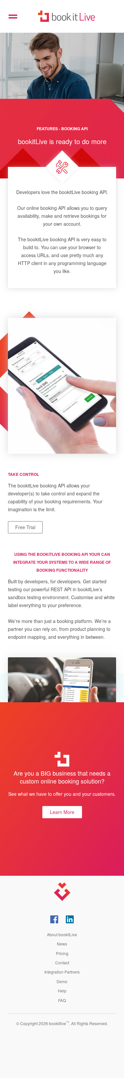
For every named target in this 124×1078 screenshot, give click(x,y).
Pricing (62, 953)
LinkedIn (70, 919)
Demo (62, 981)
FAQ (62, 1000)
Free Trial (25, 527)
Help (62, 990)
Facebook (54, 919)
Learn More (62, 812)
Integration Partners (62, 972)
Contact (62, 962)
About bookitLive (62, 934)
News (62, 943)
